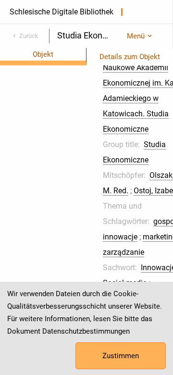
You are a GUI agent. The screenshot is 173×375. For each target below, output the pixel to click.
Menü (136, 36)
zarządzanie (123, 252)
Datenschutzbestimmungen (86, 331)
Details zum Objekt (129, 56)
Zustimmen (120, 355)
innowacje (120, 236)
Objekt (43, 54)
